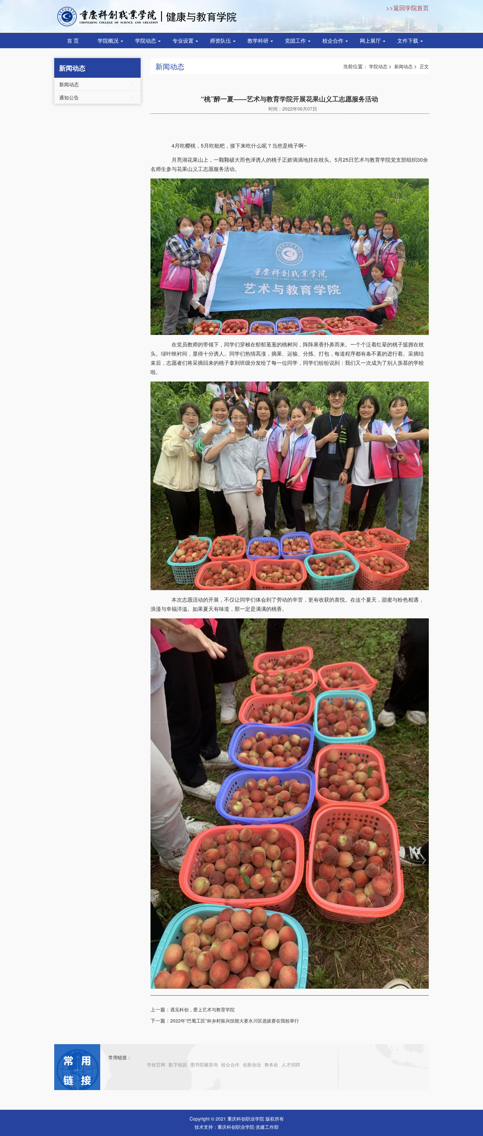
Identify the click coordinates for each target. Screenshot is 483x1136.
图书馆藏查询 (204, 1064)
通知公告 (97, 97)
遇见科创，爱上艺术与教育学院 (202, 1009)
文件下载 (408, 40)
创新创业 (252, 1064)
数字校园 (178, 1064)
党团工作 (296, 40)
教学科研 (258, 40)
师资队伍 (221, 40)
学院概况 (109, 40)
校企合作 (333, 40)
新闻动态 (97, 84)
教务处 (271, 1064)
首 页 (73, 40)
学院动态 (146, 40)
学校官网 (156, 1064)
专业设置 (183, 40)
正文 (424, 66)
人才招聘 (291, 1064)
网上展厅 (371, 40)
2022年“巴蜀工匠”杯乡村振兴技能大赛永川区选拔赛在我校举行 (234, 1020)
